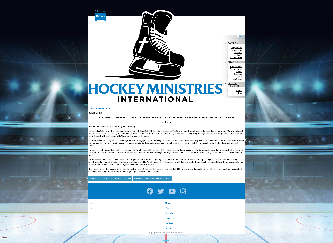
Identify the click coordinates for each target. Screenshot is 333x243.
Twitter (161, 191)
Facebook (150, 191)
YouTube (172, 191)
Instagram (183, 191)
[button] (110, 178)
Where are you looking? (99, 108)
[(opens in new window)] (4, 238)
